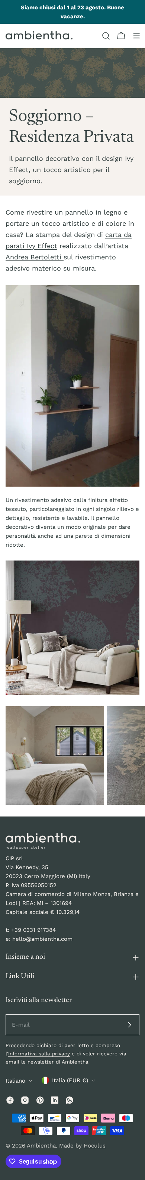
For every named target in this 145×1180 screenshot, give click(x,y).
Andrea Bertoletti (35, 257)
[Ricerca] (106, 35)
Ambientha (41, 1145)
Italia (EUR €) (70, 1080)
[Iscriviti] (129, 1024)
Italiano (15, 1080)
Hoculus (95, 1145)
